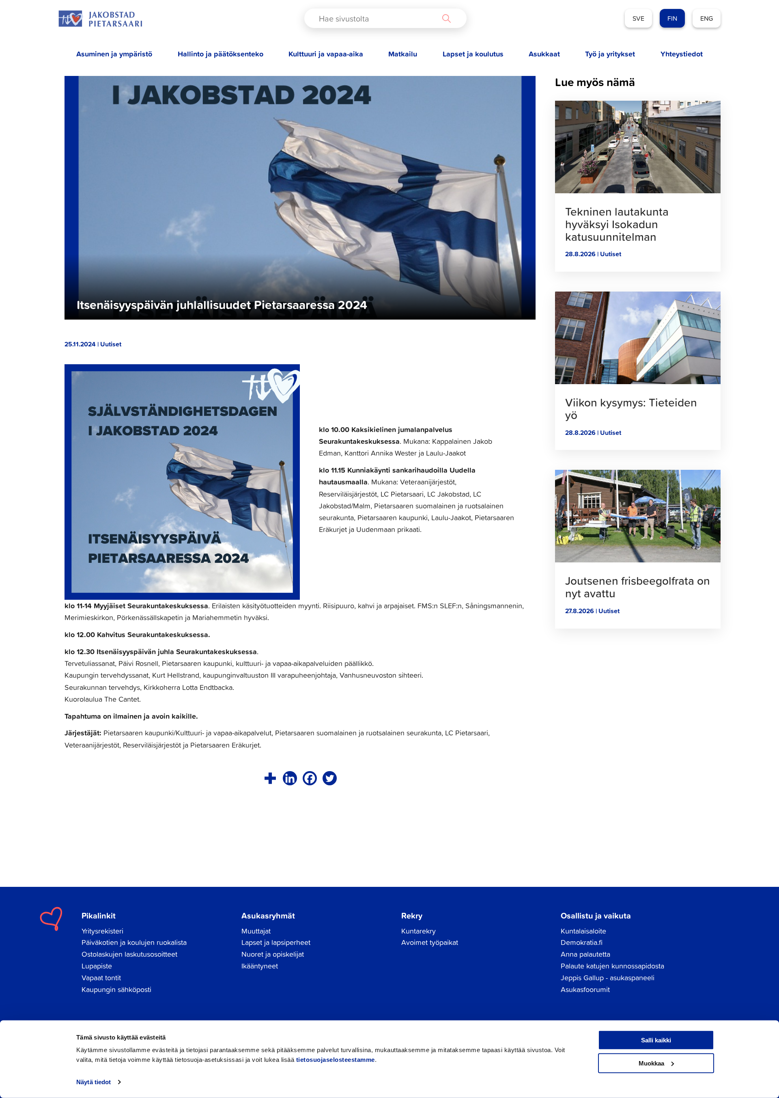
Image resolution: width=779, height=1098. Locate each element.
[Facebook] (310, 778)
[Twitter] (330, 778)
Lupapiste (97, 966)
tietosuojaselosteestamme (335, 1059)
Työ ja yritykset (610, 54)
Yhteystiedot (682, 54)
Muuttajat (256, 931)
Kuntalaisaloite (583, 931)
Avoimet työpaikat (429, 942)
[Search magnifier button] (446, 18)
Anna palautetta (585, 954)
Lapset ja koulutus (473, 54)
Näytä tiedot (93, 1082)
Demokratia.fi (582, 942)
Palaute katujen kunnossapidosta (612, 966)
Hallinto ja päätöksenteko (220, 54)
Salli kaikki (656, 1040)
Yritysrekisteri (102, 931)
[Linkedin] (290, 778)
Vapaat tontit (101, 978)
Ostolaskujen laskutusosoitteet (129, 954)
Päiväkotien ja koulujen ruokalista (134, 942)
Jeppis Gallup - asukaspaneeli (607, 978)
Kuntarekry (418, 931)
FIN (672, 18)
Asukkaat (544, 54)
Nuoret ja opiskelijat (272, 954)
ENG (706, 18)
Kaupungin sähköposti (116, 989)
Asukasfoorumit (585, 989)
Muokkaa (651, 1062)
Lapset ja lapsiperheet (275, 942)
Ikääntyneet (259, 966)
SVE (638, 18)
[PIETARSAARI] (100, 18)
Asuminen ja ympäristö (114, 54)
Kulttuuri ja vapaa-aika (325, 54)
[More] (270, 778)
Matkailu (402, 54)
